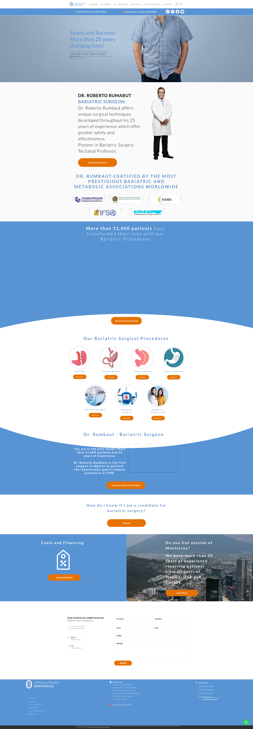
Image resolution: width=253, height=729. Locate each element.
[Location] (122, 11)
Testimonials (32, 708)
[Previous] (11, 49)
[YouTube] (182, 12)
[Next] (242, 49)
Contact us (32, 714)
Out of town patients (35, 711)
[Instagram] (173, 12)
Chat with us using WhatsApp (91, 11)
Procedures (32, 698)
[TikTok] (168, 12)
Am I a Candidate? (35, 704)
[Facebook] (177, 12)
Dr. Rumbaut (32, 701)
